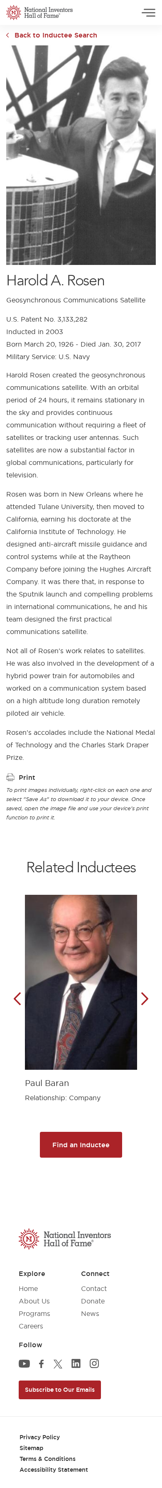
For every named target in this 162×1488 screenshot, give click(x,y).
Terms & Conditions (48, 1459)
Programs (34, 1313)
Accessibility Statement (54, 1469)
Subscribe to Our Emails (60, 1389)
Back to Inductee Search (56, 35)
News (90, 1313)
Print (27, 777)
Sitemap (31, 1448)
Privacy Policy (40, 1437)
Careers (31, 1326)
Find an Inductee (81, 1144)
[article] (81, 992)
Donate (93, 1301)
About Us (34, 1301)
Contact (94, 1288)
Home (28, 1288)
